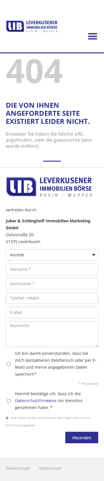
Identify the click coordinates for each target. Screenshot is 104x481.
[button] (93, 36)
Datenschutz (18, 468)
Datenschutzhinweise (36, 400)
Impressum (50, 468)
